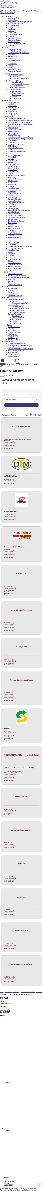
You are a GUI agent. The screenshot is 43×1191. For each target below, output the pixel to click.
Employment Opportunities (20, 84)
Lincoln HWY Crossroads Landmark (19, 122)
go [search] (22, 405)
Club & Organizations (15, 34)
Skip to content (5, 1)
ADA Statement (13, 133)
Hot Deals (11, 104)
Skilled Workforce (14, 80)
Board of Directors (14, 107)
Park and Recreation (14, 38)
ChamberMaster (13, 171)
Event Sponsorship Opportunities (18, 53)
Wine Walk (11, 54)
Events (10, 67)
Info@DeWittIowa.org (7, 1003)
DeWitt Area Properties (15, 75)
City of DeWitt (12, 33)
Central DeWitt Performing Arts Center (20, 120)
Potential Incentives (18, 93)
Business (7, 73)
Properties (15, 76)
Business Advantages (14, 89)
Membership (12, 192)
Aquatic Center (13, 128)
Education (11, 36)
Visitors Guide (12, 64)
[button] (3, 415)
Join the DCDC (13, 111)
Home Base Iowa (13, 25)
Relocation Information (15, 23)
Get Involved (12, 204)
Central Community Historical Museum (20, 124)
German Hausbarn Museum (17, 118)
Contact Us (11, 45)
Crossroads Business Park (20, 78)
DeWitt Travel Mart (10, 476)
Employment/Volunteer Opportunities (20, 22)
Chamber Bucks (13, 20)
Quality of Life (16, 98)
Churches (11, 31)
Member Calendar (13, 115)
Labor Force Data (17, 82)
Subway (7, 728)
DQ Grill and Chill (10, 511)
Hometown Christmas (15, 60)
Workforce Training (18, 86)
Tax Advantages (17, 91)
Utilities (14, 97)
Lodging (10, 65)
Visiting (10, 182)
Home (10, 153)
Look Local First (13, 18)
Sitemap (10, 162)
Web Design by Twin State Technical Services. (21, 1190)
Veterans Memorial (14, 131)
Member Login (13, 113)
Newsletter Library (14, 155)
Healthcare (11, 29)
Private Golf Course (14, 129)
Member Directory (14, 42)
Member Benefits (13, 166)
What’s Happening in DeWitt (17, 43)
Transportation (16, 95)
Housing (10, 27)
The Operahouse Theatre (16, 126)
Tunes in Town (13, 56)
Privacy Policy (12, 157)
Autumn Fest (12, 58)
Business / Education (18, 87)
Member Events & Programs (17, 51)
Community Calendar (15, 40)
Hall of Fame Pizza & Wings (14, 547)
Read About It (12, 106)
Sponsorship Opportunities (16, 217)
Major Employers (13, 212)
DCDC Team (12, 109)
